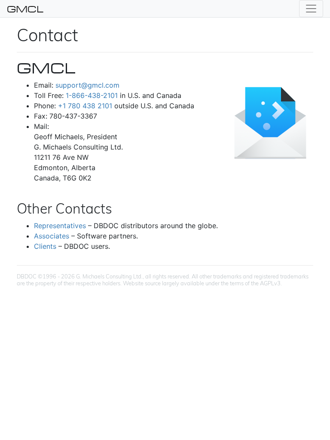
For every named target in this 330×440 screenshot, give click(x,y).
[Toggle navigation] (311, 8)
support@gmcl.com (87, 85)
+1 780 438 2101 (85, 105)
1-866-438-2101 (92, 95)
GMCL (25, 9)
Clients (45, 246)
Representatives (60, 225)
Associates (51, 236)
